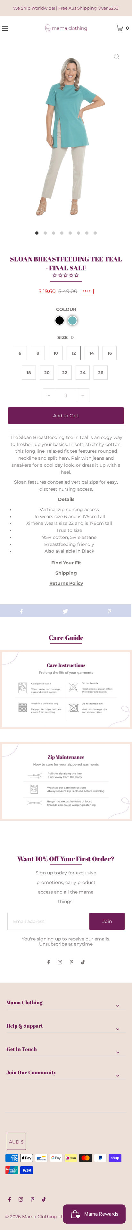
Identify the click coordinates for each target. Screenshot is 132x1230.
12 (74, 353)
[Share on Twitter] (65, 610)
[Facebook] (48, 962)
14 (91, 353)
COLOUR (66, 309)
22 (64, 372)
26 (100, 372)
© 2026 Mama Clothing (31, 1216)
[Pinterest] (71, 962)
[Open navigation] (14, 27)
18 (29, 372)
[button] (59, 320)
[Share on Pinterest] (109, 610)
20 (47, 372)
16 (110, 353)
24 (83, 372)
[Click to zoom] (117, 56)
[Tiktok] (83, 962)
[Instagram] (60, 962)
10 (56, 353)
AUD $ (16, 1141)
